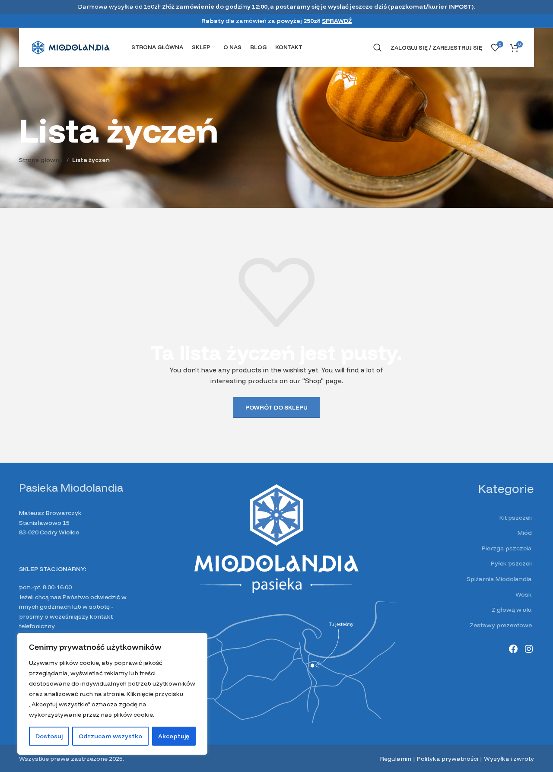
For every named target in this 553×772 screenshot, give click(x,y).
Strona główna (41, 160)
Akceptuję (173, 736)
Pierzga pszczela (507, 548)
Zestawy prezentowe (501, 625)
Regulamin (395, 758)
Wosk (523, 594)
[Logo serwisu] (71, 47)
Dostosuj (49, 736)
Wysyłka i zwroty (509, 758)
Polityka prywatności (447, 758)
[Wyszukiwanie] (377, 47)
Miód (525, 533)
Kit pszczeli (515, 517)
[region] (112, 694)
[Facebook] (513, 649)
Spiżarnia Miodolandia (499, 579)
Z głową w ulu (512, 609)
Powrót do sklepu (276, 407)
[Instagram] (529, 649)
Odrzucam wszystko (110, 736)
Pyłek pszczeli (511, 563)
